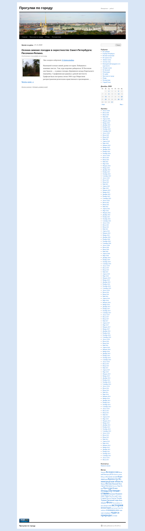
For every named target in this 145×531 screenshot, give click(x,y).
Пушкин (112, 494)
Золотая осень (107, 62)
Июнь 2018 (106, 294)
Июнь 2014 (106, 390)
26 (118, 99)
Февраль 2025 (106, 145)
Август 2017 (106, 315)
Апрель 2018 (106, 298)
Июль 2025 (106, 135)
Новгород (108, 486)
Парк (118, 486)
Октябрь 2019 (107, 261)
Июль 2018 (106, 292)
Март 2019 (106, 276)
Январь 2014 (106, 398)
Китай (106, 479)
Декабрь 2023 (106, 170)
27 (122, 99)
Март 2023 (106, 188)
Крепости (113, 478)
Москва (108, 483)
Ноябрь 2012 (106, 427)
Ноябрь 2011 (106, 451)
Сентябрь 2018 (107, 288)
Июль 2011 (106, 459)
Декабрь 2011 (106, 449)
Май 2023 (105, 184)
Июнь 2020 (106, 249)
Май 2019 (105, 272)
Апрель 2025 (106, 141)
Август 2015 (106, 362)
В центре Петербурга (109, 53)
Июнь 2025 (106, 137)
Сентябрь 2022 (107, 198)
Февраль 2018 (106, 302)
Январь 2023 (106, 192)
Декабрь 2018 (106, 282)
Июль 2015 (106, 364)
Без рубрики (106, 51)
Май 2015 (105, 368)
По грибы (105, 74)
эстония (114, 516)
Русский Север (116, 496)
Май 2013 (105, 415)
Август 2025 (106, 133)
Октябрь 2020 (107, 241)
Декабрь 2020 (106, 237)
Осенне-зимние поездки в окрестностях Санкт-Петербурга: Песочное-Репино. (57, 51)
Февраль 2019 (106, 278)
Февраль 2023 (106, 190)
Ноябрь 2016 (106, 333)
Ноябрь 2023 (106, 172)
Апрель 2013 (106, 417)
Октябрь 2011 (107, 453)
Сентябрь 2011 (107, 455)
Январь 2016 (106, 351)
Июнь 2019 (106, 270)
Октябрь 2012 (107, 429)
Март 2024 (106, 164)
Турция (103, 500)
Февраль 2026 (106, 121)
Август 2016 (106, 339)
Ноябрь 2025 (106, 127)
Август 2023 (106, 178)
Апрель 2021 (106, 231)
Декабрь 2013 (106, 400)
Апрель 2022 (106, 208)
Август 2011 (106, 457)
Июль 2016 (106, 341)
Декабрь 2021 (106, 215)
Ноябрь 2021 (106, 217)
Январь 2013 (106, 423)
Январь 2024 (106, 168)
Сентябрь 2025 (107, 131)
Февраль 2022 (106, 213)
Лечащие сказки (107, 68)
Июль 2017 (106, 317)
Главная (24, 37)
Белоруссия (112, 471)
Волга (112, 474)
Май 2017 (105, 321)
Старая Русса (106, 498)
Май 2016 (105, 345)
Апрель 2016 (106, 347)
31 (112, 102)
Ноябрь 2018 (106, 284)
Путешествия (56, 37)
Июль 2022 (106, 202)
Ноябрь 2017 (106, 308)
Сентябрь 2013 (107, 406)
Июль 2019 (106, 268)
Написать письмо (105, 466)
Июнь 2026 (106, 115)
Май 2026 (105, 117)
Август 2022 (106, 200)
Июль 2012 (106, 435)
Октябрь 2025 (107, 129)
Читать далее (28, 82)
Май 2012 (105, 439)
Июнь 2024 (106, 159)
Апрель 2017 (106, 323)
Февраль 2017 (106, 327)
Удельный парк (113, 500)
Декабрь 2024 (106, 149)
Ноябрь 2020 (106, 239)
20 (122, 97)
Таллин (119, 498)
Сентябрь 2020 (107, 243)
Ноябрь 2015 (106, 355)
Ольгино (114, 486)
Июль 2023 (106, 180)
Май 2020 (105, 251)
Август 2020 (106, 245)
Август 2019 (106, 266)
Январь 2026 (106, 123)
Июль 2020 (106, 247)
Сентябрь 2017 (107, 313)
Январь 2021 (106, 235)
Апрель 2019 (106, 274)
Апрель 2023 (106, 186)
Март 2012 (106, 443)
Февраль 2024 (106, 166)
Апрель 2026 (106, 119)
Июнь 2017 (106, 319)
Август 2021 (106, 223)
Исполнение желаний (112, 477)
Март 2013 (106, 419)
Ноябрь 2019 (106, 259)
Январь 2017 (106, 329)
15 (105, 97)
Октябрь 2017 (107, 310)
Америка (103, 472)
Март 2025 (106, 143)
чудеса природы (110, 513)
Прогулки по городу (36, 7)
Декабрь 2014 (106, 378)
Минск (103, 484)
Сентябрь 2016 (107, 337)
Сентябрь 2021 (107, 221)
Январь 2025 (106, 147)
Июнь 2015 (106, 366)
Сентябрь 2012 (107, 431)
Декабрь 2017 (106, 306)
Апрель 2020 (106, 253)
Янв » (121, 104)
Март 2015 (106, 372)
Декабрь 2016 (106, 331)
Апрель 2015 (106, 370)
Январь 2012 (106, 447)
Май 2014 (105, 392)
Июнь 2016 (106, 343)
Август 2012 (106, 433)
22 (105, 99)
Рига (110, 496)
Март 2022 (106, 210)
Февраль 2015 (106, 374)
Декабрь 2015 (106, 353)
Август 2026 (106, 110)
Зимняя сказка (107, 60)
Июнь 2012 (106, 437)
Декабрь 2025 (106, 125)
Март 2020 (106, 255)
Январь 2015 (106, 376)
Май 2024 (105, 161)
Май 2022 (105, 206)
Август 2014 (106, 386)
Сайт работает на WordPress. (112, 526)
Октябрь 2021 (107, 219)
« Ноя (103, 104)
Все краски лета (107, 58)
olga (45, 56)
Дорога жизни (118, 474)
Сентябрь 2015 (107, 359)
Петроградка (106, 72)
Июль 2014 (106, 388)
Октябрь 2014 (107, 382)
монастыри (106, 507)
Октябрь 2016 (107, 335)
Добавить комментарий (40, 87)
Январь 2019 (106, 280)
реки (117, 510)
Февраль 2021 (106, 233)
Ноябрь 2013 (106, 402)
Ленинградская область (112, 480)
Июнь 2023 (106, 182)
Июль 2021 (106, 225)
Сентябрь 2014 (107, 384)
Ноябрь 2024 (106, 151)
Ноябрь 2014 (106, 380)
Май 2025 (105, 139)
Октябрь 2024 (107, 153)
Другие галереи (26, 87)
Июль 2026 (106, 113)
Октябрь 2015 (107, 357)
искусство (107, 505)
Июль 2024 (106, 157)
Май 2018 (105, 296)
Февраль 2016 (106, 349)
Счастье (113, 498)
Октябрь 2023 (107, 174)
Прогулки (107, 488)
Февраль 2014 (106, 396)
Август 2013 (106, 408)
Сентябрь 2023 (107, 176)
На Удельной (106, 70)
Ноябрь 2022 (106, 196)
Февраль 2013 (106, 421)
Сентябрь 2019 (107, 264)
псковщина (110, 510)
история (117, 505)
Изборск (103, 477)
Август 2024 (106, 155)
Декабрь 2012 (106, 425)
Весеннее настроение (108, 55)
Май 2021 (105, 229)
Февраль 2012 (106, 445)
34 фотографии (68, 60)
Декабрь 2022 (106, 194)
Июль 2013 (106, 410)
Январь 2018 (106, 304)
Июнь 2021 (106, 227)
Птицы (47, 37)
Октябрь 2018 (107, 286)
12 (118, 94)
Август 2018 (106, 290)
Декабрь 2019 (106, 257)
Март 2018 (106, 300)
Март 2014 (106, 394)
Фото (109, 502)
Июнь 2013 (106, 413)
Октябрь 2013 (107, 404)
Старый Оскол (107, 82)
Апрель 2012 (106, 441)
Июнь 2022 (106, 204)
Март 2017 (106, 325)
